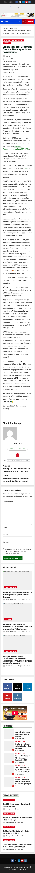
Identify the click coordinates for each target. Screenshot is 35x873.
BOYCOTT (11, 460)
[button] (2, 21)
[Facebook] (16, 2)
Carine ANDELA (25, 460)
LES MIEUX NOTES (20, 730)
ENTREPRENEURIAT (17, 40)
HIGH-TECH (7, 43)
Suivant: (16, 478)
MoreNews (12, 869)
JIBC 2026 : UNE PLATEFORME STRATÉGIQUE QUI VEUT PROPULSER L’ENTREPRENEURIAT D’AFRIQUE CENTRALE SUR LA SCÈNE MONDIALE (17, 659)
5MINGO (30, 21)
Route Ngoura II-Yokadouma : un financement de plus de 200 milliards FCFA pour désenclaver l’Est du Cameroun (17, 626)
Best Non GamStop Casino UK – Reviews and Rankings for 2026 (9, 758)
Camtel (17, 460)
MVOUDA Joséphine (10, 599)
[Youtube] (26, 2)
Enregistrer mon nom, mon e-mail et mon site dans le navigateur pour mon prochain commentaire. (18, 551)
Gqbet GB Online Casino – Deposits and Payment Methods (9, 734)
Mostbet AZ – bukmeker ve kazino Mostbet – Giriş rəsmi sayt (9, 746)
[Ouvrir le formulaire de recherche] (20, 21)
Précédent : (16, 469)
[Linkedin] (23, 2)
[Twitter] (20, 2)
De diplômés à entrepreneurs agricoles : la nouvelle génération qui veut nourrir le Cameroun (17, 594)
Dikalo (26, 169)
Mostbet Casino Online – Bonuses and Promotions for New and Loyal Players (9, 782)
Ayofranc (8, 56)
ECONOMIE (7, 40)
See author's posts (17, 448)
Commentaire (8, 502)
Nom (5, 528)
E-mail (5, 535)
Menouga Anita (9, 809)
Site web (6, 542)
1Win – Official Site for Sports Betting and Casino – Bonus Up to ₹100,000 (9, 770)
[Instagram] (29, 2)
